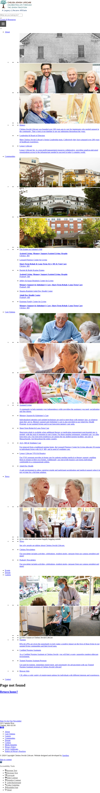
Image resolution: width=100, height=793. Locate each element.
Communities (10, 156)
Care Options (10, 312)
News (7, 476)
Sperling (65, 755)
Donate (7, 573)
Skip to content (6, 760)
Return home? (9, 691)
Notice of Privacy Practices (15, 751)
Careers (8, 575)
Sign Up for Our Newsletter (10, 721)
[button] (1, 762)
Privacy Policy (10, 747)
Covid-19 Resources (8, 20)
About (7, 32)
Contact (8, 679)
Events (7, 570)
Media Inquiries (11, 745)
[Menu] (3, 24)
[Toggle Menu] (1, 28)
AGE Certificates (11, 749)
